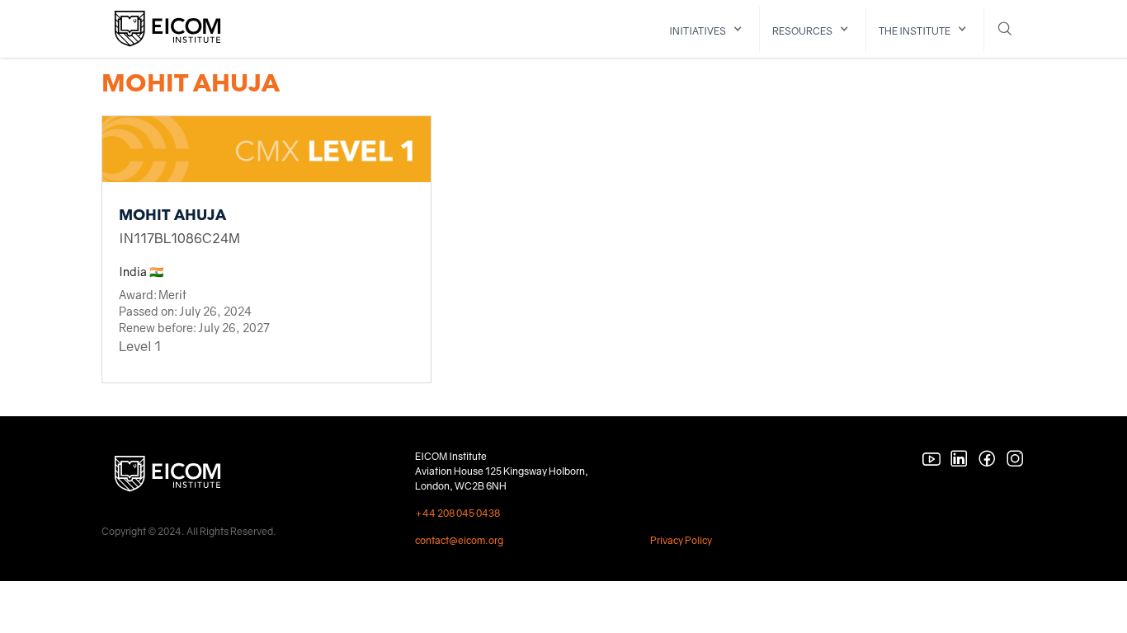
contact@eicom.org (459, 540)
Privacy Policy (681, 540)
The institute (914, 31)
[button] (708, 29)
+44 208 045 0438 (457, 513)
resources (802, 31)
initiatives (697, 31)
